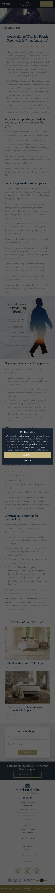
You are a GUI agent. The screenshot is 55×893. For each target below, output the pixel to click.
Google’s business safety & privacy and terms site (27, 449)
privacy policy (40, 446)
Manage (27, 461)
